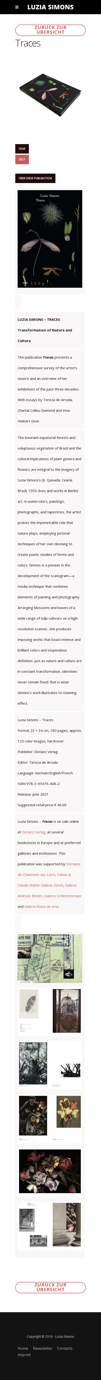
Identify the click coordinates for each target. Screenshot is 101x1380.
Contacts (65, 1348)
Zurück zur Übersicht (51, 30)
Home (23, 1348)
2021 (22, 159)
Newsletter (42, 1348)
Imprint (24, 1354)
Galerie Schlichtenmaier (63, 895)
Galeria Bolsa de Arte (41, 906)
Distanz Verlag (33, 832)
